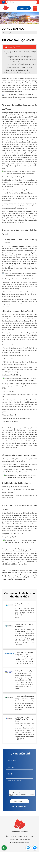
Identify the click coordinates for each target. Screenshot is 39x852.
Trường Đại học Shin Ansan (22, 605)
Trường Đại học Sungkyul (24, 671)
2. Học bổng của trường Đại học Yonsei (23, 64)
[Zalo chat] (28, 847)
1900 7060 (24, 8)
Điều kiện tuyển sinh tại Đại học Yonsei (19, 67)
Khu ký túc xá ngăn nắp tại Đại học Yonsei (20, 73)
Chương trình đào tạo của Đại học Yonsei (19, 57)
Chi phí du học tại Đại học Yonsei (17, 70)
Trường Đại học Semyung (24, 652)
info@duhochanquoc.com (20, 843)
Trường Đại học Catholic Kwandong (24, 625)
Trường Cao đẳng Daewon (24, 696)
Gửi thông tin (19, 801)
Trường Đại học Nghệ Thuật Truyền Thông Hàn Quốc (24, 719)
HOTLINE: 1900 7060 (19, 807)
